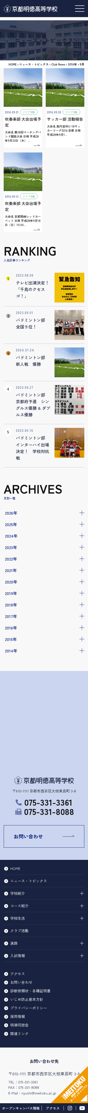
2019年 (11, 593)
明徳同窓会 (19, 1024)
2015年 (11, 639)
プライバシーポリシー (28, 1007)
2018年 (11, 605)
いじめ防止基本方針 (26, 999)
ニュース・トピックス (34, 64)
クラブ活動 (19, 930)
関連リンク (19, 1033)
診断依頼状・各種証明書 (30, 990)
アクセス (17, 973)
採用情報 (17, 1016)
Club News (58, 64)
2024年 (11, 536)
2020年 (11, 582)
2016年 (11, 628)
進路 (14, 943)
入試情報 (17, 955)
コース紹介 (19, 905)
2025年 (11, 524)
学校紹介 (17, 893)
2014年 (11, 651)
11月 (12, 659)
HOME (13, 64)
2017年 (11, 616)
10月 (12, 666)
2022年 (11, 559)
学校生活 (17, 918)
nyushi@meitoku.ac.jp (39, 1092)
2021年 (11, 570)
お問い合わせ (28, 836)
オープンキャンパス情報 (21, 1108)
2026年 (11, 513)
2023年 (11, 547)
